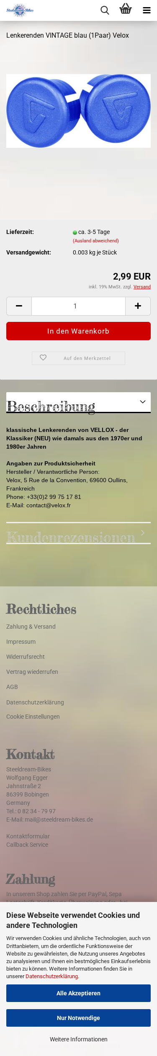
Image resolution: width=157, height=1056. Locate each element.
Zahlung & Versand (31, 626)
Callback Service (27, 844)
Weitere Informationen (79, 1039)
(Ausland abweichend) (96, 241)
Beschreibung (50, 405)
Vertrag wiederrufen (32, 671)
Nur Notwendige (78, 1018)
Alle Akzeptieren (78, 993)
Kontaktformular (28, 836)
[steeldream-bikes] (16, 10)
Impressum (21, 641)
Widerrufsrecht (25, 656)
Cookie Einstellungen (33, 716)
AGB (12, 686)
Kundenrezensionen (70, 536)
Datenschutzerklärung (52, 976)
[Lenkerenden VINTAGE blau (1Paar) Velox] (78, 110)
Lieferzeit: (20, 232)
